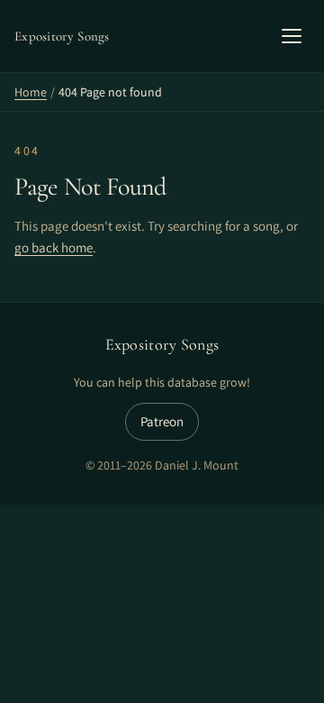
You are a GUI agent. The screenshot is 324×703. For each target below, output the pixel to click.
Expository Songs (162, 344)
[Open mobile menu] (292, 36)
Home (30, 92)
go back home (53, 247)
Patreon (162, 421)
